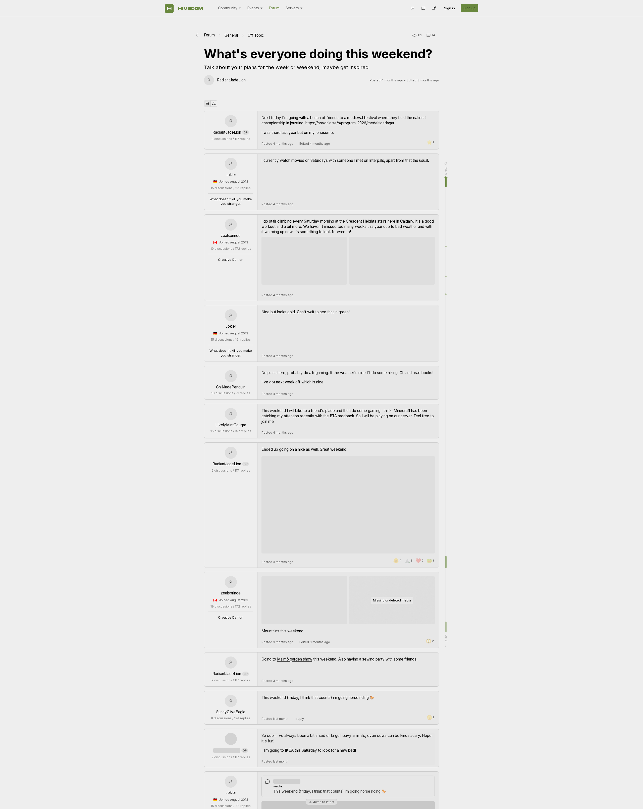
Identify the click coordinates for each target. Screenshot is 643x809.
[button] (412, 8)
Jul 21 (446, 638)
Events (253, 8)
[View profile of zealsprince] (231, 225)
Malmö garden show (294, 659)
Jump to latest (323, 802)
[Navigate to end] (445, 645)
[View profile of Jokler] (231, 164)
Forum (274, 8)
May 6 (446, 171)
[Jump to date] (445, 163)
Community (227, 8)
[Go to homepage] (184, 8)
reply (299, 719)
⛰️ (408, 560)
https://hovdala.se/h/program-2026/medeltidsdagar (349, 123)
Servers (292, 8)
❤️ (419, 560)
